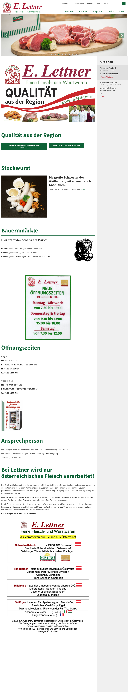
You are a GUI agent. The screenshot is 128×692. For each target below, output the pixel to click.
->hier (82, 189)
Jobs (98, 4)
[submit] (124, 3)
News (121, 11)
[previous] (6, 35)
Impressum (66, 4)
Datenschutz (79, 4)
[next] (121, 35)
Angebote (97, 11)
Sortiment (83, 11)
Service (110, 11)
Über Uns (69, 11)
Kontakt (90, 4)
